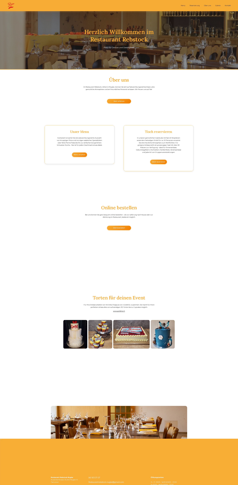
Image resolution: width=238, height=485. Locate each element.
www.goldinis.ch (119, 311)
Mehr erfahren (119, 101)
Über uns (207, 5)
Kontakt (228, 5)
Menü (183, 5)
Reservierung (195, 5)
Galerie (218, 5)
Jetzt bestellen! (119, 228)
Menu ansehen (79, 155)
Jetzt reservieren (158, 162)
